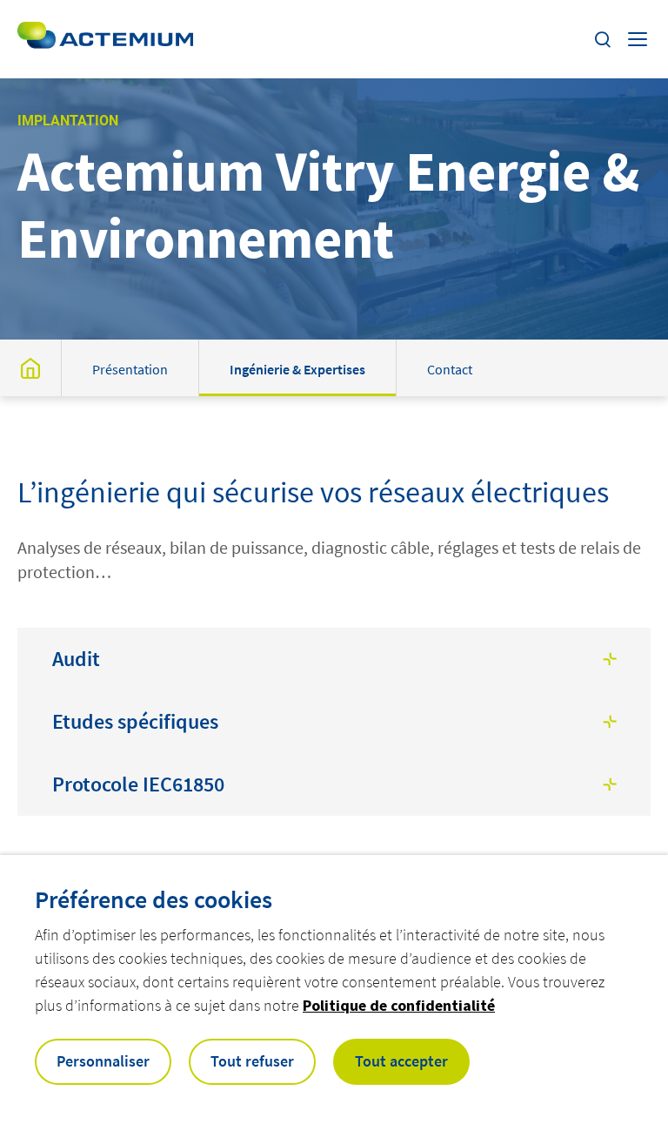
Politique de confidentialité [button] (399, 1005)
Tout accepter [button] (401, 1061)
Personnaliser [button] (103, 1061)
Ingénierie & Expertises (297, 369)
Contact (449, 369)
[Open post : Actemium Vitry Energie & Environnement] (30, 368)
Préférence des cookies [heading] (153, 899)
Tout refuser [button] (252, 1061)
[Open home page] (105, 39)
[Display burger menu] (639, 39)
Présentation (130, 369)
